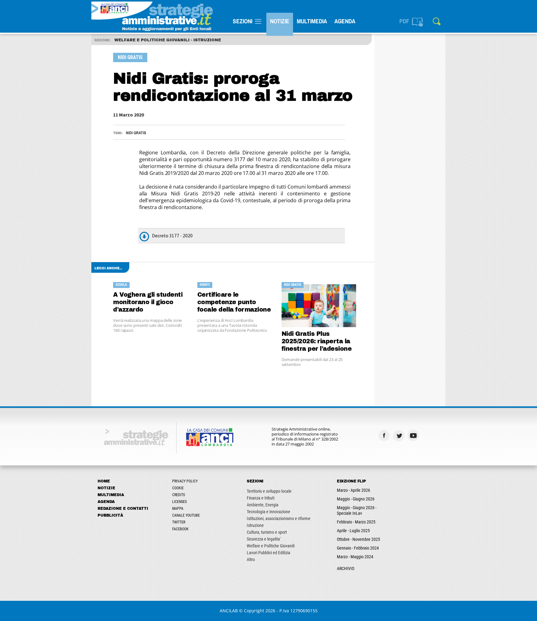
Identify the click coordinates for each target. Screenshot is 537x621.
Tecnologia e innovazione (268, 511)
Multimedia (312, 21)
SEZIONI (242, 21)
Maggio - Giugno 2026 (355, 498)
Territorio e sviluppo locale (269, 491)
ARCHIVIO (345, 568)
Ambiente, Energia (262, 504)
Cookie (178, 488)
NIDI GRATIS (136, 132)
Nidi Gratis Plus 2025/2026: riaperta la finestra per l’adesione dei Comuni (317, 342)
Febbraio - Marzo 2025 (356, 521)
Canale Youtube (186, 515)
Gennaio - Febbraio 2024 (358, 548)
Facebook (180, 529)
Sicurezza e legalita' (264, 539)
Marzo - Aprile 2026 (353, 490)
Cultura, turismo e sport (267, 532)
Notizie (279, 21)
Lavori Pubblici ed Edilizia (268, 552)
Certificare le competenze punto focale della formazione (234, 302)
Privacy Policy (185, 481)
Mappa (177, 508)
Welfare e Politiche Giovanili (271, 545)
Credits (178, 495)
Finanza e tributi (260, 497)
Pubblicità (110, 515)
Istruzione (255, 525)
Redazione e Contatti (123, 508)
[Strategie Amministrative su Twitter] (399, 435)
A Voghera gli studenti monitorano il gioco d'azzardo (147, 302)
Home (104, 481)
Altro (251, 559)
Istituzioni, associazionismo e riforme (278, 518)
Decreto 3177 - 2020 (172, 236)
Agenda (344, 21)
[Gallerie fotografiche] (428, 435)
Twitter (178, 522)
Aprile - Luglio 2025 (353, 530)
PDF (404, 21)
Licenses (179, 502)
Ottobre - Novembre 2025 (358, 539)
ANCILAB (229, 611)
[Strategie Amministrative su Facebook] (385, 435)
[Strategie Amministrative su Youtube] (414, 435)
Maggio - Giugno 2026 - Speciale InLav (356, 510)
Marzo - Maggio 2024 (355, 556)
